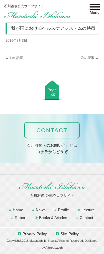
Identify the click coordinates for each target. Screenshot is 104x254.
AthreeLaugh (54, 247)
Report (21, 217)
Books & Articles (53, 217)
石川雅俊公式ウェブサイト (37, 14)
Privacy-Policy (34, 233)
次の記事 (89, 58)
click (95, 9)
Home (18, 210)
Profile (63, 210)
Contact (86, 217)
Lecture (88, 210)
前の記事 (14, 58)
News (40, 210)
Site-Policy (69, 233)
